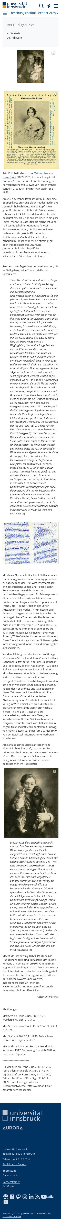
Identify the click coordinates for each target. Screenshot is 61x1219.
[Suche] (41, 6)
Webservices (28, 1213)
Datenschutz (10, 1175)
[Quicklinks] (49, 6)
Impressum (9, 1170)
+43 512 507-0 (21, 1159)
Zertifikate (8, 1186)
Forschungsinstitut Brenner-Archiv (33, 13)
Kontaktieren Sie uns (14, 1164)
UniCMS (17, 1213)
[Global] (48, 5)
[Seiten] (56, 6)
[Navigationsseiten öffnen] (5, 13)
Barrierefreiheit (11, 1181)
